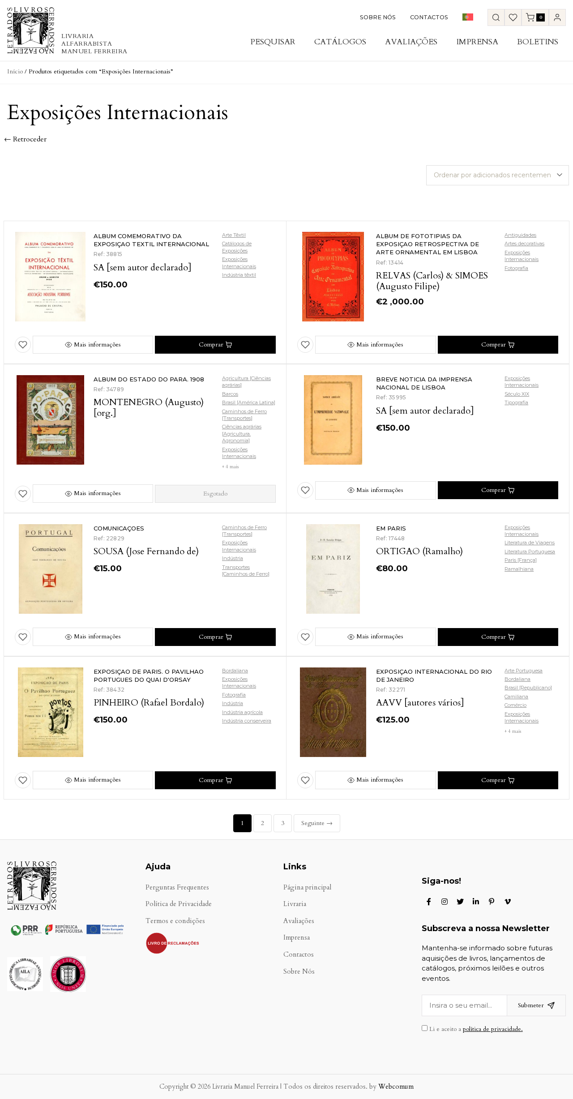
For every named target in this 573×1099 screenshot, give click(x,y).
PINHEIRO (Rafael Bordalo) (149, 703)
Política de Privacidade (178, 904)
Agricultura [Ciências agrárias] (246, 381)
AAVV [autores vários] (420, 703)
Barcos (230, 394)
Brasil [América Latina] (248, 402)
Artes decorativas (524, 243)
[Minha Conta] (557, 17)
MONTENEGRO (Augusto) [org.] (149, 407)
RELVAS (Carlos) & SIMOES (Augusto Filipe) (432, 280)
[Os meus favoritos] (513, 17)
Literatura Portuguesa (530, 551)
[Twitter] (460, 901)
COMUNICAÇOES (119, 528)
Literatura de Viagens (530, 542)
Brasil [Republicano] (528, 687)
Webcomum (396, 1086)
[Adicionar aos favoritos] (23, 345)
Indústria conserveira (246, 721)
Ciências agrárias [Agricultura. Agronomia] (241, 433)
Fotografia (516, 268)
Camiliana (516, 696)
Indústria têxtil (239, 275)
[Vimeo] (507, 901)
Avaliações (411, 41)
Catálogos (340, 41)
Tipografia (516, 402)
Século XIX (517, 394)
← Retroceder (25, 139)
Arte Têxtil (234, 235)
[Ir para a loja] (496, 17)
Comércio (515, 705)
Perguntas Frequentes (177, 887)
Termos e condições (175, 921)
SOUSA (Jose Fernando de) (146, 551)
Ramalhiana (519, 569)
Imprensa (477, 41)
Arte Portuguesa (524, 670)
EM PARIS (391, 528)
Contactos (429, 17)
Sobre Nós (378, 17)
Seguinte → (317, 823)
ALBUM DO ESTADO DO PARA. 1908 (149, 379)
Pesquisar (272, 41)
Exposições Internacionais (239, 262)
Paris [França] (521, 560)
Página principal (307, 887)
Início (15, 71)
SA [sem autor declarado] (143, 267)
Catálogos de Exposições (237, 246)
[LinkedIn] (476, 901)
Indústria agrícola (242, 712)
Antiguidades (520, 235)
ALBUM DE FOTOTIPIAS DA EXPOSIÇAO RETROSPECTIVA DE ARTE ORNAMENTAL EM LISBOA (427, 244)
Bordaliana (235, 670)
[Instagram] (444, 901)
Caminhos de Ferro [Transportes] (244, 414)
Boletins (537, 41)
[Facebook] (429, 901)
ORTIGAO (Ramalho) (419, 551)
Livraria (294, 904)
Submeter (531, 1005)
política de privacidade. (493, 1029)
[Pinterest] (491, 901)
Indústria (232, 558)
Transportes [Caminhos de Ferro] (245, 570)
